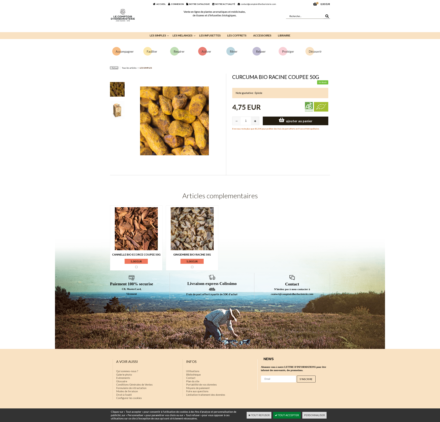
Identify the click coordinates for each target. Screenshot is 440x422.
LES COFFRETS (236, 35)
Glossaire (121, 381)
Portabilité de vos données (201, 384)
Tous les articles (129, 68)
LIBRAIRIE (284, 35)
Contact (190, 377)
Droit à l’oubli (124, 394)
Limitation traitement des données (205, 394)
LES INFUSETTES (210, 35)
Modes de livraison (127, 391)
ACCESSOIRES (262, 35)
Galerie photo (124, 374)
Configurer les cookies (129, 397)
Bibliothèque (193, 374)
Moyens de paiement (198, 387)
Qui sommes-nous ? (127, 371)
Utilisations (192, 371)
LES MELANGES (182, 35)
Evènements (123, 377)
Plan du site (192, 381)
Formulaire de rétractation (131, 387)
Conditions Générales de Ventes (134, 384)
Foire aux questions (197, 391)
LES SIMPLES (158, 35)
